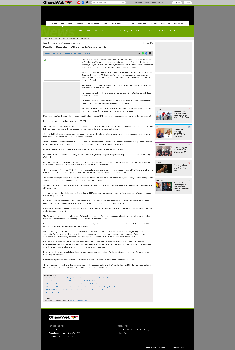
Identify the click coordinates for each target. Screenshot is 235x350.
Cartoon (61, 336)
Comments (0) (66, 53)
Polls (101, 31)
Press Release (111, 31)
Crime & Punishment (152, 31)
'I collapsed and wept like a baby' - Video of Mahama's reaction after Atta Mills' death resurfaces (83, 278)
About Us (160, 3)
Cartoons (153, 23)
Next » (55, 53)
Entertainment (94, 23)
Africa (105, 23)
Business (81, 23)
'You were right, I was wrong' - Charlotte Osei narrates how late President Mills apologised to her (83, 287)
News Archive (136, 31)
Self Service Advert (136, 3)
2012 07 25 (72, 38)
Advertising (131, 330)
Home (54, 23)
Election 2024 (78, 31)
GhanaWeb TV (118, 23)
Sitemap (146, 3)
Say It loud (70, 336)
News (62, 23)
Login (188, 3)
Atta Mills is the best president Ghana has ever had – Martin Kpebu (71, 281)
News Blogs (124, 31)
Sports (71, 23)
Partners (153, 3)
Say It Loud (165, 23)
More (172, 31)
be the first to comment (78, 300)
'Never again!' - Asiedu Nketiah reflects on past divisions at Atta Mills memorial (75, 284)
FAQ (139, 330)
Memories (142, 23)
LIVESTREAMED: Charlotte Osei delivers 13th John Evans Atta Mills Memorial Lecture (77, 290)
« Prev (47, 53)
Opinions (131, 23)
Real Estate (178, 23)
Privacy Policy (123, 333)
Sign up (177, 3)
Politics (165, 31)
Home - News (65, 31)
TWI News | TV (91, 31)
